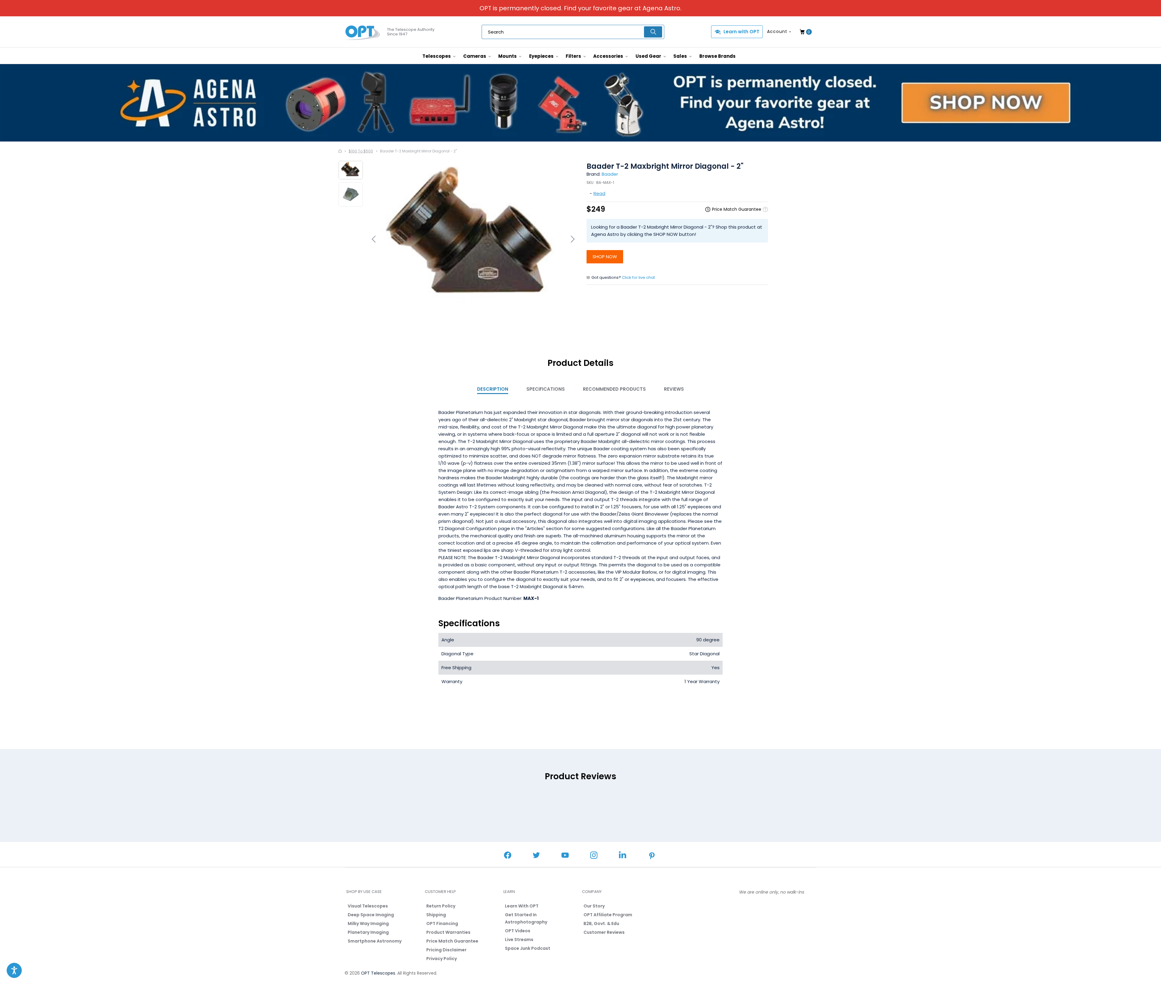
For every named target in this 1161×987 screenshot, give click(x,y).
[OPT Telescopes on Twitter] (536, 856)
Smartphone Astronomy (375, 941)
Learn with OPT (741, 31)
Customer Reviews (604, 932)
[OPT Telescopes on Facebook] (507, 856)
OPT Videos (517, 931)
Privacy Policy (441, 959)
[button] (14, 970)
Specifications (545, 389)
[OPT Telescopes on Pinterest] (652, 856)
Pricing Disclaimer (446, 950)
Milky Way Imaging (368, 923)
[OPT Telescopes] (363, 32)
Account (777, 31)
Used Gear (649, 56)
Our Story (594, 906)
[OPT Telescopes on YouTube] (565, 856)
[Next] (572, 239)
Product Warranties (448, 932)
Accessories (608, 56)
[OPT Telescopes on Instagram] (593, 856)
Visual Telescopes (368, 906)
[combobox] (573, 32)
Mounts (508, 56)
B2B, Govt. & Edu (601, 923)
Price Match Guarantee (452, 941)
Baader (610, 174)
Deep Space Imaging (371, 915)
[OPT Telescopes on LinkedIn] (622, 855)
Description (492, 389)
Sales (680, 56)
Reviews (674, 389)
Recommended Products (614, 389)
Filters (574, 56)
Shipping (436, 915)
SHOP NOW (605, 256)
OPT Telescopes (378, 973)
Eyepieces (541, 56)
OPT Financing (442, 923)
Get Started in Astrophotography (526, 918)
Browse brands (717, 56)
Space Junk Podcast (527, 948)
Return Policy (440, 906)
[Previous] (375, 239)
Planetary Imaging (368, 932)
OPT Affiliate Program (608, 915)
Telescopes (437, 56)
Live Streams (519, 940)
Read (599, 193)
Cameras (475, 56)
